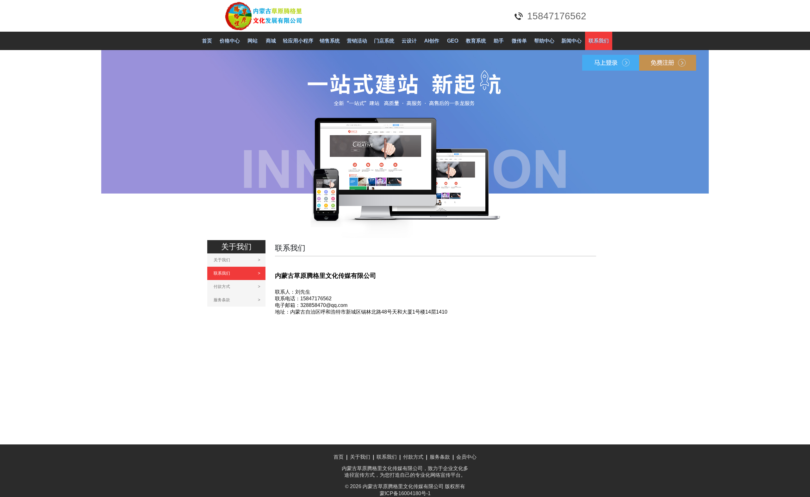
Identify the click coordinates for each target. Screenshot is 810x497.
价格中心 (230, 40)
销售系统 (330, 40)
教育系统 (476, 40)
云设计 (409, 40)
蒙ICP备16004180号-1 (405, 493)
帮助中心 (544, 40)
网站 (252, 40)
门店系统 (384, 40)
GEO (452, 40)
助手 (499, 40)
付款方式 (237, 286)
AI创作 (431, 40)
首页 (207, 40)
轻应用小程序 (298, 40)
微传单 (519, 40)
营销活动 (357, 40)
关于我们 (237, 260)
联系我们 (599, 40)
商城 (271, 40)
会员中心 (466, 457)
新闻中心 (571, 40)
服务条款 (237, 299)
